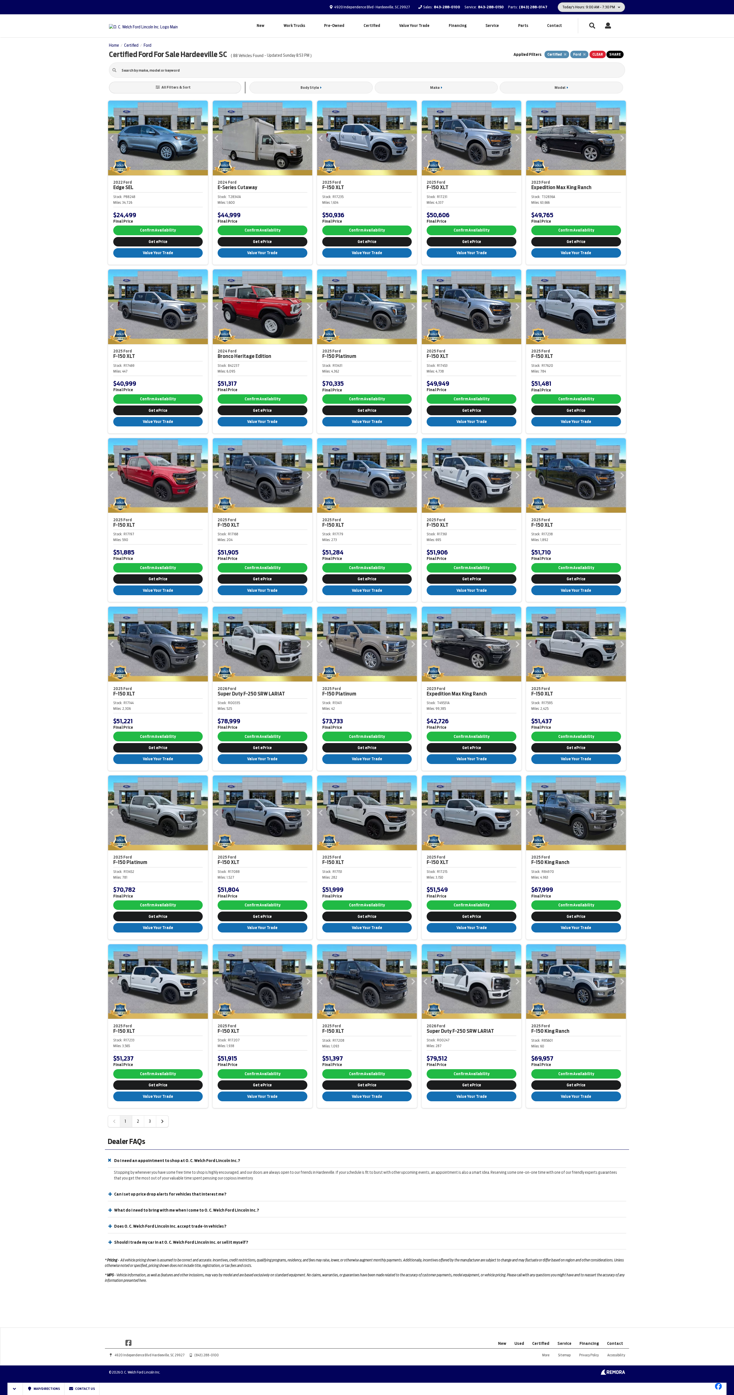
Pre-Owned (334, 25)
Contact (554, 25)
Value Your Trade (414, 25)
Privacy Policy (589, 1355)
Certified (372, 25)
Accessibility (616, 1355)
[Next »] (162, 1121)
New (260, 25)
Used (519, 1343)
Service (492, 25)
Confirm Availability (158, 230)
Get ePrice (158, 242)
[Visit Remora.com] (613, 1373)
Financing (457, 25)
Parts (523, 25)
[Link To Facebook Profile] (128, 1342)
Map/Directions (46, 1389)
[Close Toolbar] (15, 1389)
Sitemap (564, 1355)
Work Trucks (294, 25)
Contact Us (85, 1389)
